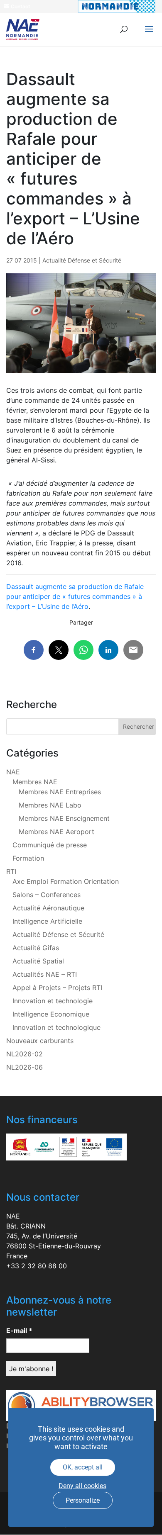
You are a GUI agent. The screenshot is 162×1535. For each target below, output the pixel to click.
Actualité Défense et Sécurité (81, 260)
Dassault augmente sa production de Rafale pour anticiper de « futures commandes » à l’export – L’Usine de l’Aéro (75, 596)
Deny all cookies (82, 1486)
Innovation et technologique (56, 1027)
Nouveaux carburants (40, 1040)
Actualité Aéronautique (48, 908)
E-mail (19, 1330)
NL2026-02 (24, 1054)
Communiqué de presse (49, 845)
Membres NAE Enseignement (64, 818)
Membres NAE (34, 782)
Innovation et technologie (52, 1001)
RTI (11, 871)
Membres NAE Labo (50, 805)
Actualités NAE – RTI (44, 974)
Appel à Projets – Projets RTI (57, 987)
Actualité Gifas (35, 948)
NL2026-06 (24, 1067)
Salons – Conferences (46, 894)
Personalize (83, 1500)
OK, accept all (83, 1467)
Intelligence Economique (50, 1014)
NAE (13, 772)
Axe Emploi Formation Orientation (65, 881)
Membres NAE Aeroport (56, 831)
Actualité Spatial (38, 961)
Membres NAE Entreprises (60, 792)
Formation (28, 858)
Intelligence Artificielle (47, 921)
